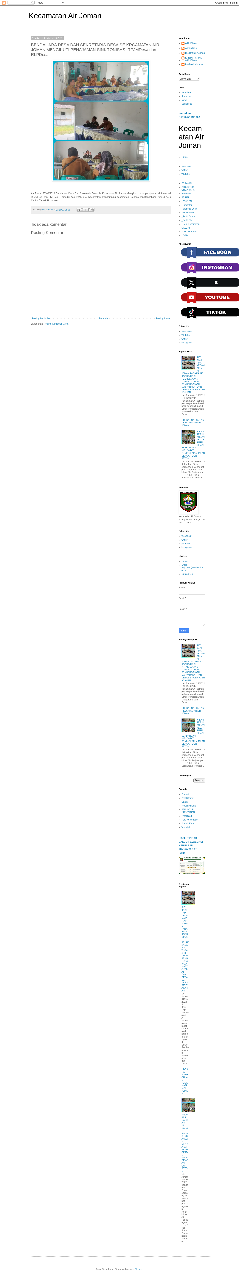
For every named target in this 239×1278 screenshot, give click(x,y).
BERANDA (187, 183)
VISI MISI (186, 193)
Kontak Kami (187, 823)
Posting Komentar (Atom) (56, 324)
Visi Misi (185, 827)
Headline (186, 92)
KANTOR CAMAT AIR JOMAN (194, 59)
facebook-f (186, 331)
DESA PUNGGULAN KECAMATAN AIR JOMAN (192, 423)
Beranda (103, 318)
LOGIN (184, 235)
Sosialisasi (187, 104)
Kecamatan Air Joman (65, 16)
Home (184, 157)
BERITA (185, 197)
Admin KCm (191, 48)
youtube (185, 174)
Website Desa (188, 805)
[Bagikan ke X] (85, 210)
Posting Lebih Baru (41, 318)
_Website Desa (189, 209)
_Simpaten (187, 205)
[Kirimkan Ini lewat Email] (78, 210)
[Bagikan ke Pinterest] (92, 210)
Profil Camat (187, 798)
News (184, 100)
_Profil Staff (187, 220)
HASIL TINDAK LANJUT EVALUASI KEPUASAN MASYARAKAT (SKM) (191, 845)
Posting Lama (163, 318)
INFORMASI (187, 212)
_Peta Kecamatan (190, 224)
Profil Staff (186, 816)
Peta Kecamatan (189, 819)
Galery (184, 802)
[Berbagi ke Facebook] (89, 210)
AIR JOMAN (191, 43)
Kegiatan (186, 96)
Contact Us (187, 574)
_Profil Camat (188, 216)
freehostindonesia (194, 64)
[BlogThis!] (82, 210)
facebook (186, 166)
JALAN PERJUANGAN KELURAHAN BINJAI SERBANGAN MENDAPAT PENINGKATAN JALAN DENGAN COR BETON (185, 1142)
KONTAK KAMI (188, 231)
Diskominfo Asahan (195, 53)
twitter (184, 170)
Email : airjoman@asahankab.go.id (193, 568)
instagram (186, 342)
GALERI (185, 228)
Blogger (138, 1269)
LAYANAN (186, 201)
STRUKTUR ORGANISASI (188, 188)
